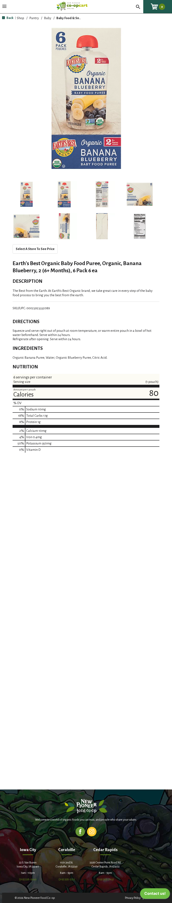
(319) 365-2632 (105, 879)
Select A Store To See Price (35, 249)
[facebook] (80, 831)
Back (9, 18)
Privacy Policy (133, 897)
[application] (155, 894)
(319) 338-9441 (28, 879)
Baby (47, 18)
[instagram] (91, 831)
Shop (20, 18)
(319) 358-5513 (67, 879)
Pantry (34, 18)
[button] (26, 194)
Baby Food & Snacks (70, 18)
